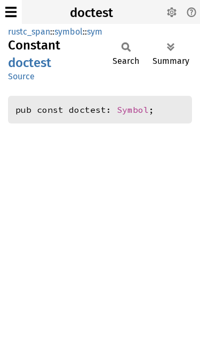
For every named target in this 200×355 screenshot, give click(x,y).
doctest (91, 12)
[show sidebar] (11, 12)
